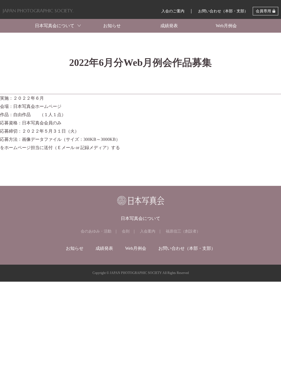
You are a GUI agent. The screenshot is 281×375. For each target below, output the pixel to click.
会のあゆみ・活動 (96, 231)
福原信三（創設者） (183, 231)
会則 (126, 231)
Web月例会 (226, 25)
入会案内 (147, 231)
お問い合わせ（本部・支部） (223, 11)
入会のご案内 (172, 11)
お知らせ (112, 25)
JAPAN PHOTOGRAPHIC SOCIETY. (38, 11)
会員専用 (263, 11)
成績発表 (169, 25)
